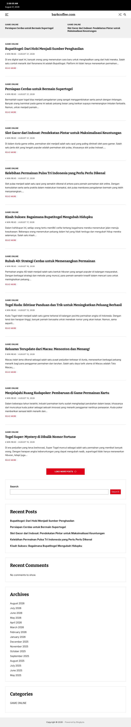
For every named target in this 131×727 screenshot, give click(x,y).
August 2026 (17, 603)
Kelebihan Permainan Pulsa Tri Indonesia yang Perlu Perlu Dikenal (55, 173)
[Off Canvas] (6, 15)
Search (14, 486)
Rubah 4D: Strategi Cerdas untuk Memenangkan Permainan (50, 261)
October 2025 (18, 651)
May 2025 (15, 675)
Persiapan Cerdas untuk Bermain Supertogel (29, 28)
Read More (10, 68)
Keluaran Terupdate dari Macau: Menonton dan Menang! (47, 349)
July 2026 (15, 608)
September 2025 (19, 656)
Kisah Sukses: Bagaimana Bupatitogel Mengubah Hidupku (49, 217)
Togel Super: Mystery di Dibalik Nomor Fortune (40, 437)
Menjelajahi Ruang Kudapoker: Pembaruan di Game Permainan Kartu (57, 393)
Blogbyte (80, 722)
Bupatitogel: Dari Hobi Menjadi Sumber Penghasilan (44, 49)
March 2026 (17, 627)
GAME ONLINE (11, 24)
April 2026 (16, 622)
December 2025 (19, 641)
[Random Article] (120, 14)
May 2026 (15, 617)
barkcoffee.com (63, 14)
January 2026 (18, 636)
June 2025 (16, 670)
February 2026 (18, 632)
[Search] (125, 14)
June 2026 (16, 612)
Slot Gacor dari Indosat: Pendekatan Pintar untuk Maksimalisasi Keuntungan (93, 29)
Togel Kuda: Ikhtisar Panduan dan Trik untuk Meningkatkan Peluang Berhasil (63, 305)
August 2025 (17, 660)
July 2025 (15, 665)
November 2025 (19, 646)
